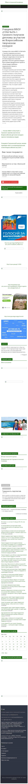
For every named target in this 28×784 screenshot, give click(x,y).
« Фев (2, 653)
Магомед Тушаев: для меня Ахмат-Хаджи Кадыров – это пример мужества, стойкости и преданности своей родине (13, 571)
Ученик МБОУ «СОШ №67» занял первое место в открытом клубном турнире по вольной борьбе (13, 173)
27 (2, 649)
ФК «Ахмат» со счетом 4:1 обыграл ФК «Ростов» (13, 522)
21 (6, 646)
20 (2, 646)
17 (17, 644)
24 (17, 646)
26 (24, 646)
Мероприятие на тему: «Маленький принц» (13, 164)
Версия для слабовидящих (11, 182)
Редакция (3, 753)
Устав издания (4, 751)
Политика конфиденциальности (9, 757)
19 (24, 644)
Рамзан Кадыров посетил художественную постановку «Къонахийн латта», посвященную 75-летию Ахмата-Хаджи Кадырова (13, 544)
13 (2, 644)
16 (13, 644)
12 (24, 641)
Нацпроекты (5, 26)
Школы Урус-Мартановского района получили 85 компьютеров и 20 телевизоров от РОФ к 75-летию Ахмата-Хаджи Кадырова (14, 565)
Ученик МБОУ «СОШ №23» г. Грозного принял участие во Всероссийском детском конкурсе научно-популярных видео (12, 134)
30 (13, 649)
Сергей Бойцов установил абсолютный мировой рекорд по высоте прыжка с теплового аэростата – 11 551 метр (14, 532)
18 (21, 644)
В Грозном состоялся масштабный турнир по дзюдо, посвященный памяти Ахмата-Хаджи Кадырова (12, 576)
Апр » (6, 653)
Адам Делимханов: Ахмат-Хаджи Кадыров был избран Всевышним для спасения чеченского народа (12, 614)
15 (9, 644)
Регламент (3, 748)
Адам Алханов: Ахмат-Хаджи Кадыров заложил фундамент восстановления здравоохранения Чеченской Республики (12, 598)
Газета (3, 746)
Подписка (3, 755)
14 (6, 644)
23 (13, 646)
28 (6, 649)
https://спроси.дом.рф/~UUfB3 (14, 264)
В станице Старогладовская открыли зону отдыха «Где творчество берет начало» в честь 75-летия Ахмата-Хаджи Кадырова (13, 560)
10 (17, 641)
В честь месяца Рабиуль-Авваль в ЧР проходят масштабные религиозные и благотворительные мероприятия (13, 581)
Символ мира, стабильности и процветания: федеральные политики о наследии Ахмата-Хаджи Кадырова (13, 619)
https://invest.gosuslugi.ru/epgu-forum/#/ (13, 316)
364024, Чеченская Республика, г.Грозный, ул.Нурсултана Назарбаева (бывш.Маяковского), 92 (13, 737)
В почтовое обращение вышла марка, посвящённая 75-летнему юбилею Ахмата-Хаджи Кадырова (13, 586)
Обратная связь (5, 760)
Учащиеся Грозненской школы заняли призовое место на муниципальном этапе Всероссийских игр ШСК (13, 145)
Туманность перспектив (11, 491)
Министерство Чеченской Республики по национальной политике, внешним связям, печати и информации (13, 732)
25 (21, 646)
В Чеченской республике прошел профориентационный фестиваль (13, 156)
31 (17, 649)
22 (9, 646)
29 (9, 649)
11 (21, 641)
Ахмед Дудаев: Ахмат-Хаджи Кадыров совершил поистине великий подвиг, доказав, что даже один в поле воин (13, 609)
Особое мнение (6, 488)
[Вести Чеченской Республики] (2, 5)
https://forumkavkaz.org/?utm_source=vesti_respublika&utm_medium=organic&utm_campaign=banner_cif (14, 286)
